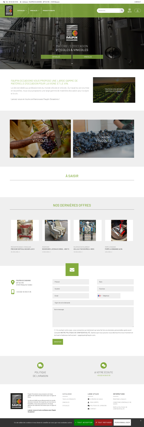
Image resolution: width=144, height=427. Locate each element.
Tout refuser (104, 422)
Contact (138, 2)
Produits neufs (49, 10)
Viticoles (21, 10)
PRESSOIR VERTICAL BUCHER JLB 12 (22, 249)
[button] (137, 10)
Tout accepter (84, 422)
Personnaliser (122, 422)
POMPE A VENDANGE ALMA (113, 249)
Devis (129, 12)
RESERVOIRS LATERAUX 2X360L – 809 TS (55, 249)
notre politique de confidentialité (75, 333)
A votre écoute (103, 372)
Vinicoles (33, 10)
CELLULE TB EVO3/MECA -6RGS (84, 249)
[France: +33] (99, 295)
